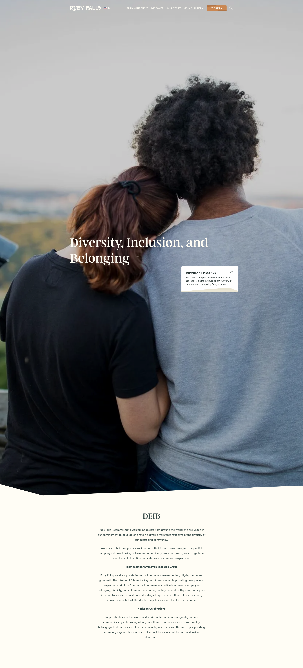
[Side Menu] (231, 8)
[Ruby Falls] (86, 8)
